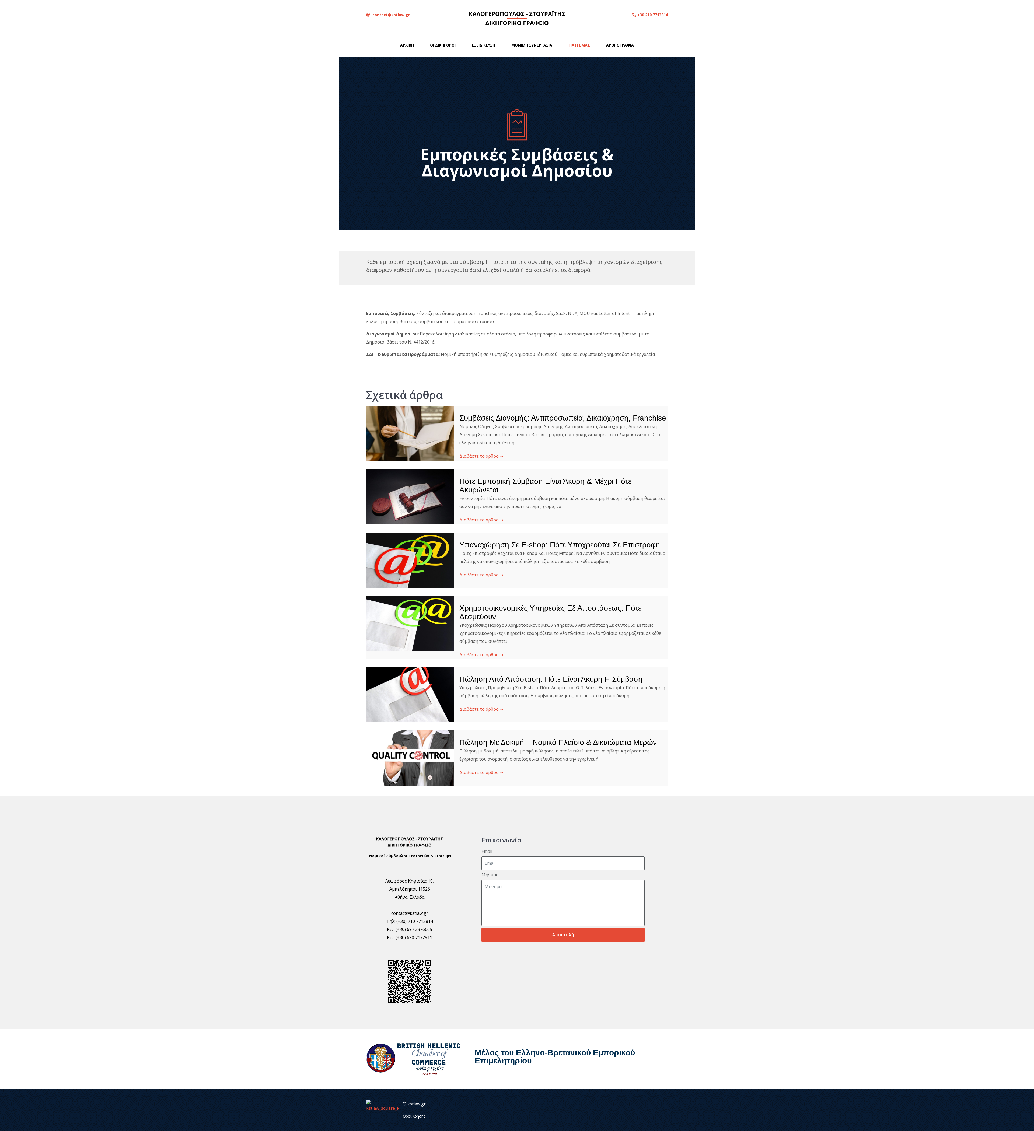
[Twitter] (618, 1110)
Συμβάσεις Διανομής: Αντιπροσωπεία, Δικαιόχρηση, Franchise (562, 418)
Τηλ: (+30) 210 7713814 (409, 921)
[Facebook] (631, 1110)
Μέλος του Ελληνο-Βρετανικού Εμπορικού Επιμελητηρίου (555, 1056)
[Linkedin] (605, 1110)
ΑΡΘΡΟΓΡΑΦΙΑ (620, 45)
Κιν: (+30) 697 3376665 (409, 929)
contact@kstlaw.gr (409, 913)
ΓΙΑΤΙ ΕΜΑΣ (579, 45)
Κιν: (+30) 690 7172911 (409, 937)
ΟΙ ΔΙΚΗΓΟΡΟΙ (443, 45)
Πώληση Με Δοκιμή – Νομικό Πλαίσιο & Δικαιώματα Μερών (558, 742)
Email (486, 851)
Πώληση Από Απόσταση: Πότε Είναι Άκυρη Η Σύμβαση (550, 679)
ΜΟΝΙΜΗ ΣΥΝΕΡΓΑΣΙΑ (531, 45)
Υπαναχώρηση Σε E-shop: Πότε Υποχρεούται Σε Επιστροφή (559, 545)
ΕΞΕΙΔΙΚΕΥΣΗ (483, 45)
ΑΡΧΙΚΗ (407, 45)
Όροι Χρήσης (414, 1116)
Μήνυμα (489, 875)
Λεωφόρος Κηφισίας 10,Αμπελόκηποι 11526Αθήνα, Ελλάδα (409, 889)
